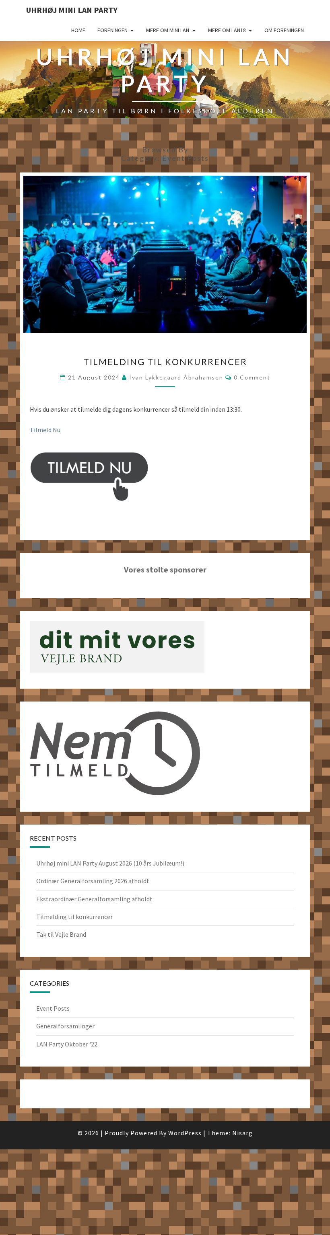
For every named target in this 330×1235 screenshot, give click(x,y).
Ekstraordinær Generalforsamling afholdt (94, 899)
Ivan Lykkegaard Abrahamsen (176, 377)
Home (78, 30)
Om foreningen (284, 30)
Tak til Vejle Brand (61, 934)
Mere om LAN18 (227, 30)
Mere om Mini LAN (167, 30)
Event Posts (53, 1008)
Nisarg (242, 1133)
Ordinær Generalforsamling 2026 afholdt (92, 881)
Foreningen (112, 30)
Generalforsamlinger (65, 1026)
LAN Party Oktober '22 (66, 1044)
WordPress (185, 1133)
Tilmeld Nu (45, 430)
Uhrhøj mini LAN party (72, 10)
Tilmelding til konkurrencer (165, 361)
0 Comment (252, 377)
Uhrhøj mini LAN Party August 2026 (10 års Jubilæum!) (110, 863)
